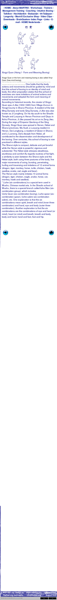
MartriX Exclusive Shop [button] (27, 16)
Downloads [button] (9, 19)
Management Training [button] (13, 10)
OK (52, 598)
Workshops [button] (36, 7)
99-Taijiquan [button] (46, 13)
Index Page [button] (36, 19)
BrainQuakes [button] (23, 19)
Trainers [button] (48, 7)
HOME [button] (8, 7)
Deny (44, 598)
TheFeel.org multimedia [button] (13, 595)
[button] (21, 7)
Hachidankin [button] (20, 13)
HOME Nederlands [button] (31, 22)
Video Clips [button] (46, 16)
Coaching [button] (31, 10)
